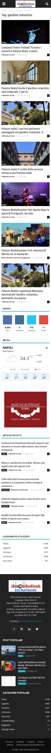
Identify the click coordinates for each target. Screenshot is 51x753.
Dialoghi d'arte (8, 729)
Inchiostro (7, 556)
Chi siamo (9, 742)
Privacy (40, 742)
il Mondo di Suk (7, 55)
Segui (19, 316)
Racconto (7, 560)
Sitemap (10, 745)
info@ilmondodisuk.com (31, 621)
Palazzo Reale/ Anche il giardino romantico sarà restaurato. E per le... (25, 89)
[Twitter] (37, 629)
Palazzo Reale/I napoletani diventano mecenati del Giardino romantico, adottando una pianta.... (22, 294)
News (4, 42)
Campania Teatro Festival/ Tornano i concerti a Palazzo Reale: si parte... (21, 49)
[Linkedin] (29, 629)
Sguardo (5, 506)
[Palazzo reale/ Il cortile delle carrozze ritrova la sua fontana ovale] (25, 153)
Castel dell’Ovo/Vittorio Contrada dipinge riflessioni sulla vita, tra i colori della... (32, 665)
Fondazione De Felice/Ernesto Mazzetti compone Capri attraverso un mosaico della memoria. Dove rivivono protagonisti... (25, 446)
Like (7, 316)
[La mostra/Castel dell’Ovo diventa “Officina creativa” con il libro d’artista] (8, 650)
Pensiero (5, 245)
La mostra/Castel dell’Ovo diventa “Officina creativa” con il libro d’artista (32, 650)
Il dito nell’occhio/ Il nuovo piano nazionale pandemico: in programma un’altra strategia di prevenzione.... (21, 482)
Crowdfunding (7, 720)
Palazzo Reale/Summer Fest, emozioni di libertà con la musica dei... (23, 252)
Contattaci (20, 742)
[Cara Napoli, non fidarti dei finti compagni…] (8, 681)
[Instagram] (22, 629)
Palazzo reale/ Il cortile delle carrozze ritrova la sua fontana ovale (22, 170)
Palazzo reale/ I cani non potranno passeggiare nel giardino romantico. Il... (23, 130)
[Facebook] (14, 629)
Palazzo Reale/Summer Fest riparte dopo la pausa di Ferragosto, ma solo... (25, 211)
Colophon (31, 742)
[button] (47, 4)
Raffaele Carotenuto (19, 490)
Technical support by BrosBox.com (30, 745)
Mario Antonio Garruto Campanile (15, 258)
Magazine (5, 725)
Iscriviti (43, 316)
